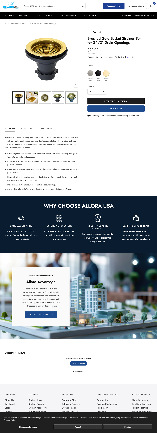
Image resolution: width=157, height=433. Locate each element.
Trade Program (88, 15)
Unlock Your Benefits (41, 315)
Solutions (49, 15)
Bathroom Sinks (69, 400)
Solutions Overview (141, 404)
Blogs (7, 407)
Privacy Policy (10, 420)
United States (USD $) (143, 15)
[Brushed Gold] (106, 73)
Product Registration (107, 404)
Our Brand (10, 404)
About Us (9, 400)
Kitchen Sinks (35, 400)
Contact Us (102, 400)
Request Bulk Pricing (116, 101)
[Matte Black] (98, 73)
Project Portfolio (140, 407)
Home (7, 23)
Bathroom (23, 15)
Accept (78, 427)
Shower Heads (69, 407)
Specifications (26, 128)
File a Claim (102, 407)
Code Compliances (44, 128)
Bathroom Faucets (71, 404)
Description (10, 128)
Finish (90, 65)
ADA (36, 15)
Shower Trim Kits (70, 411)
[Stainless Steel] (90, 73)
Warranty (101, 411)
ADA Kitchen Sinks (37, 411)
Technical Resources (142, 411)
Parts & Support (67, 15)
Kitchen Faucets (36, 404)
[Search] (83, 6)
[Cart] (151, 6)
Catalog (8, 411)
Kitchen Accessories (38, 407)
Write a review (78, 363)
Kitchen (8, 15)
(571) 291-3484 (126, 15)
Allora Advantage (140, 400)
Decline (127, 427)
